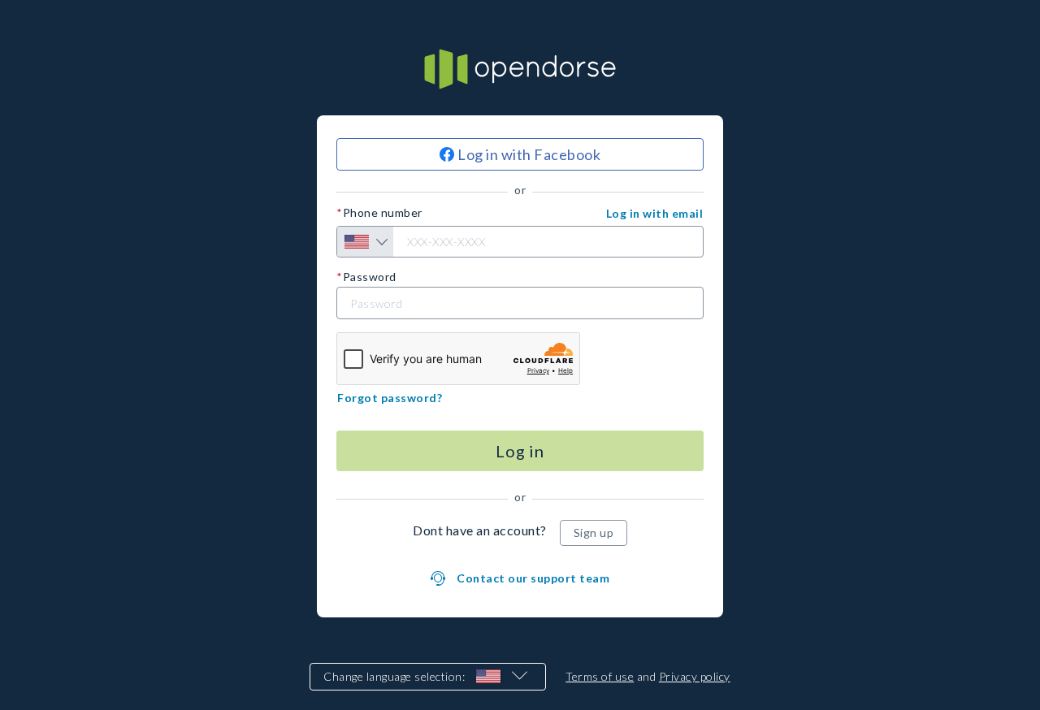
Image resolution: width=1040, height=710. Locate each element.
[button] (654, 214)
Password (369, 277)
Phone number (382, 212)
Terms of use (600, 676)
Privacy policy (694, 676)
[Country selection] (365, 242)
